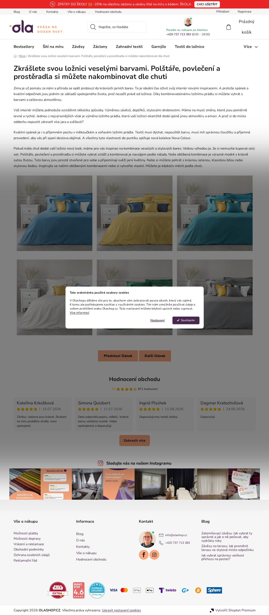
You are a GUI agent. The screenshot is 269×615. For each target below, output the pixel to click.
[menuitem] (23, 46)
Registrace (244, 12)
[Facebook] (144, 555)
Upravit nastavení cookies (121, 610)
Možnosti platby (26, 533)
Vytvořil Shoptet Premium (235, 610)
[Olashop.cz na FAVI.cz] (57, 590)
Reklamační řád (25, 561)
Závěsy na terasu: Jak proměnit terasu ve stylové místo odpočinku (227, 548)
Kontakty (52, 12)
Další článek (155, 356)
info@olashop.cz (176, 535)
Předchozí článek (118, 356)
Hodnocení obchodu (108, 12)
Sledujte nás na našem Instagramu (138, 463)
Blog (17, 12)
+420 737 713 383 (178, 34)
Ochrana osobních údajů (32, 555)
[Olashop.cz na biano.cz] (79, 590)
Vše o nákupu (77, 12)
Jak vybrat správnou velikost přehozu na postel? (222, 557)
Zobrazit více (134, 440)
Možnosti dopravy (27, 539)
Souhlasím (188, 320)
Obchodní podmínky (29, 550)
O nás (33, 12)
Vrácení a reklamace (29, 544)
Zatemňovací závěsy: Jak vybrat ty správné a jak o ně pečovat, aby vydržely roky (226, 537)
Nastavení (157, 320)
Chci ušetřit (207, 4)
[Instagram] (154, 555)
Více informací (79, 313)
